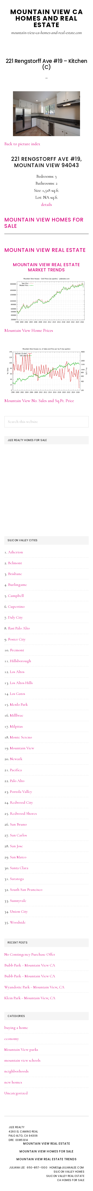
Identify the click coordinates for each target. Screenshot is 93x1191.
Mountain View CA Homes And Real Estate (46, 18)
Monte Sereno (21, 737)
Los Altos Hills (21, 682)
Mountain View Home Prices (28, 330)
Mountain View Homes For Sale (43, 223)
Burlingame (17, 584)
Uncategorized (16, 1093)
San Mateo (18, 857)
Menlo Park (19, 704)
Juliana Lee (17, 1167)
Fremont (17, 650)
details (46, 204)
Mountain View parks (21, 1049)
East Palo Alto (19, 628)
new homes (13, 1082)
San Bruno (18, 824)
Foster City (17, 639)
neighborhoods (16, 1071)
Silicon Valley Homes (69, 1171)
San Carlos (18, 835)
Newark (16, 758)
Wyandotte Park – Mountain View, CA (34, 987)
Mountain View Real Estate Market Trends (46, 267)
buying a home (16, 1027)
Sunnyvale (18, 900)
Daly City (15, 617)
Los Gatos (17, 693)
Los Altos (17, 671)
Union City (19, 911)
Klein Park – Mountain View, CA (29, 997)
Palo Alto (17, 780)
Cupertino (16, 606)
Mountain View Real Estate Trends (46, 1159)
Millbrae (16, 715)
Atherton (15, 552)
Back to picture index (22, 144)
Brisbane (15, 573)
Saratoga (17, 878)
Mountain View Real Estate (45, 250)
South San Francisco (26, 889)
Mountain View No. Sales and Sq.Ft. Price (39, 400)
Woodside (18, 922)
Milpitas (16, 726)
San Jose (16, 846)
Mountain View (22, 748)
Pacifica (16, 769)
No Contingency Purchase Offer (29, 954)
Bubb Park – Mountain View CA (29, 965)
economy (11, 1038)
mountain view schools (22, 1060)
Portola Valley (21, 791)
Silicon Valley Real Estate (65, 1176)
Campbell (16, 595)
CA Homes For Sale (71, 1180)
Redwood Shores (23, 813)
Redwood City (21, 802)
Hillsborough (20, 660)
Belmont (15, 562)
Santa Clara (19, 867)
